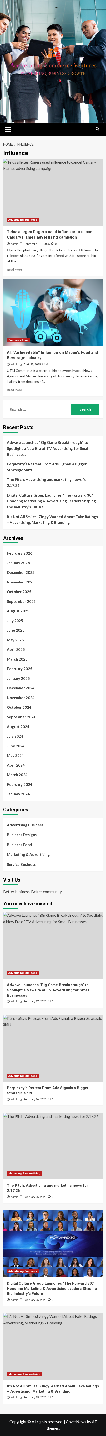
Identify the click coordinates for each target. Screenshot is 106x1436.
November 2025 (21, 582)
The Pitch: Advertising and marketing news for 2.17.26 (47, 482)
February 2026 (19, 553)
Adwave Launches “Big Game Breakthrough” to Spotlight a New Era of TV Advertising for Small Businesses (48, 448)
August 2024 (18, 726)
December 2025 (21, 572)
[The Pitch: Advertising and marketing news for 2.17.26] (53, 1146)
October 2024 (19, 707)
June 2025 (16, 630)
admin (14, 243)
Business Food (18, 340)
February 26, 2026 (35, 1099)
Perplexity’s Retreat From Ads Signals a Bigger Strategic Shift (47, 467)
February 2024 (19, 784)
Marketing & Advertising (28, 854)
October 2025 (19, 591)
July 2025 (15, 620)
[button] (8, 129)
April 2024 (16, 765)
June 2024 (16, 746)
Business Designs (22, 834)
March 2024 (17, 774)
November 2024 (21, 697)
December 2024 (21, 688)
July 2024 (15, 736)
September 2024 (21, 717)
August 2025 (18, 611)
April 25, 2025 (32, 364)
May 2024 (15, 755)
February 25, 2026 (35, 1300)
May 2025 (15, 640)
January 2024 (18, 794)
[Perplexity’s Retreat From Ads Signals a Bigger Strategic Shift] (53, 1048)
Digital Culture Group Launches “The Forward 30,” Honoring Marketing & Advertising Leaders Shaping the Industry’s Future (51, 501)
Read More (14, 269)
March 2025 (17, 659)
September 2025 (21, 601)
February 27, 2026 (35, 1001)
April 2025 (16, 649)
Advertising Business (22, 219)
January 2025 (18, 678)
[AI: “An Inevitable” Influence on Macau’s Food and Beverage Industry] (53, 312)
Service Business (21, 864)
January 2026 (18, 563)
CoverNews (76, 1421)
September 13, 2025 (37, 244)
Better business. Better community (32, 891)
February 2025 (19, 668)
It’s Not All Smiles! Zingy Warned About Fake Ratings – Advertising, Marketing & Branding (52, 519)
